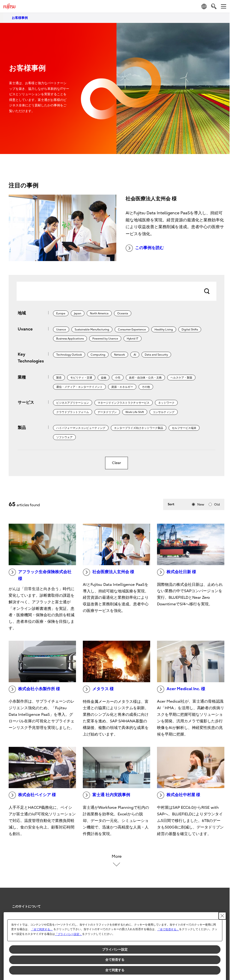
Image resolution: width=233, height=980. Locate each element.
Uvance (61, 329)
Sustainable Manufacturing (92, 329)
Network (119, 354)
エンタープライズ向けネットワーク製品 (138, 428)
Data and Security (156, 354)
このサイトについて (26, 906)
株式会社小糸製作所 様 (39, 689)
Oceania (122, 313)
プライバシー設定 (115, 949)
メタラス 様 (103, 689)
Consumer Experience (132, 329)
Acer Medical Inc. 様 (186, 689)
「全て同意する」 (42, 929)
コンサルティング (164, 412)
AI (135, 354)
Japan (77, 313)
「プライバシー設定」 (68, 934)
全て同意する (114, 970)
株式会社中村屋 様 (183, 794)
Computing (98, 354)
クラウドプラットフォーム (72, 412)
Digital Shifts (190, 329)
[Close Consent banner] (222, 915)
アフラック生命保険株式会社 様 (44, 575)
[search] (213, 6)
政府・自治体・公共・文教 (145, 377)
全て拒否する (114, 959)
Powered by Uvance (105, 338)
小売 (117, 377)
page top (219, 902)
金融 (103, 377)
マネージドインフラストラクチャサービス (123, 402)
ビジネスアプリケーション (72, 402)
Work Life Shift (134, 412)
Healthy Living (163, 329)
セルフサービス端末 (184, 428)
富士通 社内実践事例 (111, 794)
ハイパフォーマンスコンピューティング (80, 428)
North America (99, 313)
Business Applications (70, 338)
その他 (146, 387)
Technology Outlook (69, 354)
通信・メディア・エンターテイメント (79, 387)
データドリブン (107, 412)
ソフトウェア (64, 437)
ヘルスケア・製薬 (181, 377)
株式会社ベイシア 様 (37, 794)
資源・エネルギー (122, 387)
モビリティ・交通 (81, 377)
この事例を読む (149, 247)
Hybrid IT (132, 338)
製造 (59, 377)
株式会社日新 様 (181, 571)
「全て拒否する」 (168, 929)
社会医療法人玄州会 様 (113, 571)
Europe (60, 313)
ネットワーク (166, 402)
